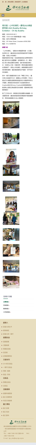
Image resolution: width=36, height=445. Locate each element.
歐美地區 (5, 308)
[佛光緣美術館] (17, 8)
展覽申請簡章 (7, 393)
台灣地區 (5, 302)
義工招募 (6, 408)
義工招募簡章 (7, 397)
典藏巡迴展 (7, 349)
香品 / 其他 (6, 374)
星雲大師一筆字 (8, 334)
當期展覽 (6, 342)
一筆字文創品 (7, 367)
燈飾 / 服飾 (6, 371)
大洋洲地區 (6, 312)
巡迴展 (5, 352)
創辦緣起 (6, 330)
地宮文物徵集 (7, 401)
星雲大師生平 (7, 327)
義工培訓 (6, 412)
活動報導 (6, 345)
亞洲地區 (5, 305)
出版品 (5, 386)
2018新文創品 (7, 364)
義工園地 (6, 415)
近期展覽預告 (7, 356)
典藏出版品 (7, 382)
